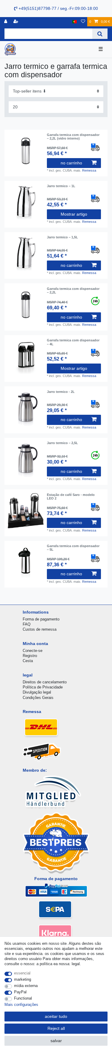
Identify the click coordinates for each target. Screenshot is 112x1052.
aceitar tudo (56, 1016)
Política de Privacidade (43, 687)
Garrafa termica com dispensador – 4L (73, 342)
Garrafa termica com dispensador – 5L (73, 547)
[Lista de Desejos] (83, 21)
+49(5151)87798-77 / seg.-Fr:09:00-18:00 (57, 8)
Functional (23, 998)
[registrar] (16, 21)
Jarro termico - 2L (61, 391)
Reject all (56, 1028)
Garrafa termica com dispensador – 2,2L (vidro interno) (73, 136)
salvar (56, 1040)
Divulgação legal (37, 692)
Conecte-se (32, 650)
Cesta (28, 661)
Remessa (89, 170)
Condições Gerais (38, 697)
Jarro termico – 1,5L (62, 237)
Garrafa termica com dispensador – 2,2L (73, 290)
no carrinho (71, 163)
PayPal (20, 992)
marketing (22, 979)
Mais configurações (21, 1004)
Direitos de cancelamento (45, 682)
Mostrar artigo (74, 214)
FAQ (26, 624)
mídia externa (26, 985)
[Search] (100, 33)
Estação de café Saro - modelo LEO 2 (71, 496)
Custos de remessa (39, 629)
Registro (30, 655)
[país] (74, 21)
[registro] (6, 21)
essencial (22, 973)
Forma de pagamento (41, 619)
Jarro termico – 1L (61, 186)
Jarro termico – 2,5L (62, 443)
